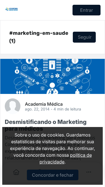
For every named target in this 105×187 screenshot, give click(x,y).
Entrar (86, 10)
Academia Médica (44, 103)
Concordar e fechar (52, 175)
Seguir (85, 37)
